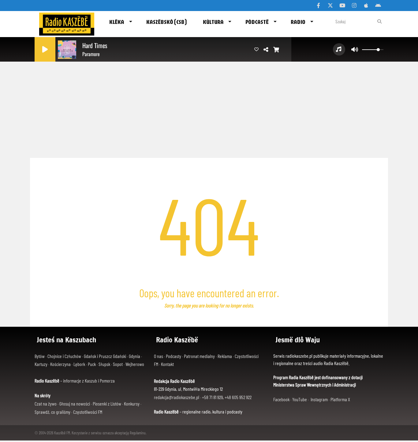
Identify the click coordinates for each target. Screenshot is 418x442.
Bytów (40, 356)
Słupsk (104, 364)
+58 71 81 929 (212, 397)
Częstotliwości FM (87, 412)
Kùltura (213, 21)
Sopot (118, 364)
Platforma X (340, 399)
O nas (158, 356)
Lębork (79, 364)
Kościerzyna (60, 364)
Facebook (281, 399)
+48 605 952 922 (238, 397)
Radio (298, 21)
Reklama (225, 356)
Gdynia (134, 356)
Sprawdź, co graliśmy (52, 412)
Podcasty (173, 356)
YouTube (299, 399)
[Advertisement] (209, 107)
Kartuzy (41, 364)
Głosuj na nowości (74, 403)
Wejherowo (134, 364)
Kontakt (167, 364)
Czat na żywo (46, 403)
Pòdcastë (257, 21)
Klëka (116, 21)
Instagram (319, 399)
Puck (92, 364)
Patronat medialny (199, 356)
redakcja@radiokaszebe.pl (176, 397)
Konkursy (132, 403)
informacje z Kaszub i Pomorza (89, 380)
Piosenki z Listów (107, 403)
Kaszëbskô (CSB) (166, 21)
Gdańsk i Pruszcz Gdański (105, 356)
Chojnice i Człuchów (64, 356)
